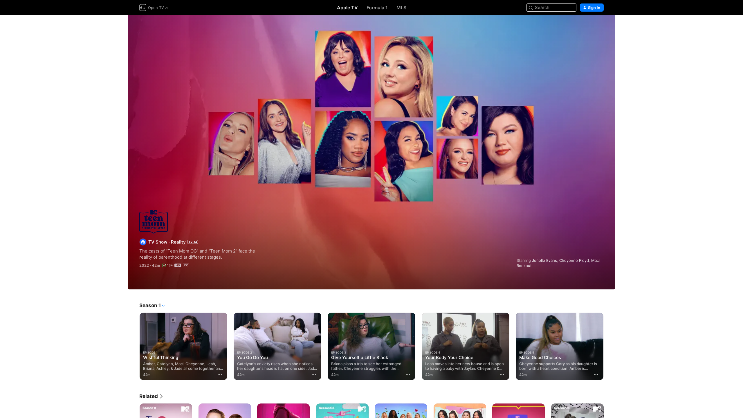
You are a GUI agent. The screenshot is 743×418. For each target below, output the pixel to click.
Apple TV (347, 7)
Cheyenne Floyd (574, 260)
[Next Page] (609, 346)
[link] (151, 396)
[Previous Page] (133, 346)
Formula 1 (377, 7)
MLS (401, 7)
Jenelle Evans (544, 260)
